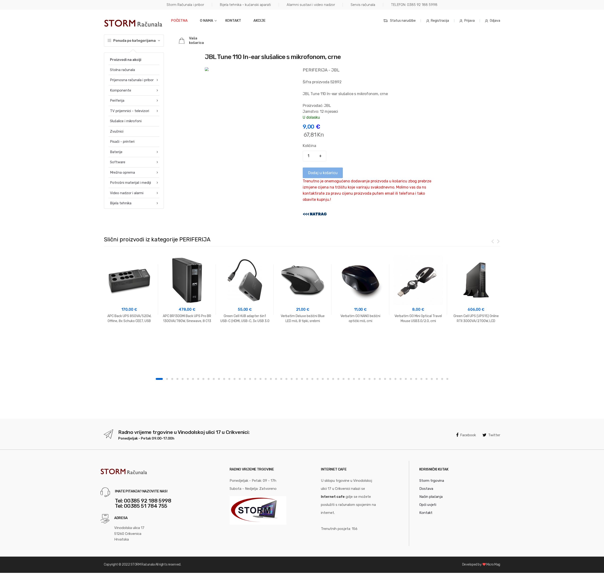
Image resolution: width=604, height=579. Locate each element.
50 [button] (416, 379)
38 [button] (354, 379)
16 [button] (240, 379)
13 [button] (224, 379)
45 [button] (390, 379)
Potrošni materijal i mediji (130, 182)
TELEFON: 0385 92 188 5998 (414, 5)
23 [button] (276, 379)
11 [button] (214, 379)
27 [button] (297, 379)
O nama (206, 20)
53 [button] (432, 379)
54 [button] (437, 379)
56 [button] (447, 379)
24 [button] (281, 379)
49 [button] (411, 379)
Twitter (494, 435)
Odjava (495, 21)
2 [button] (167, 379)
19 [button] (255, 379)
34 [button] (333, 379)
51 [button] (421, 379)
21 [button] (266, 379)
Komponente (120, 90)
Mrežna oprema (122, 172)
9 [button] (203, 379)
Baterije (116, 152)
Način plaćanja (431, 497)
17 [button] (245, 379)
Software (117, 162)
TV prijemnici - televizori (129, 111)
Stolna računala (122, 70)
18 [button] (250, 379)
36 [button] (343, 379)
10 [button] (209, 379)
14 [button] (229, 379)
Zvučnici (116, 131)
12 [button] (219, 379)
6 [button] (188, 379)
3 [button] (172, 379)
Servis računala (363, 5)
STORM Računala (142, 564)
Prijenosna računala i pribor (132, 80)
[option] (129, 289)
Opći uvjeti (427, 505)
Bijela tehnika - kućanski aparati (245, 5)
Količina (309, 145)
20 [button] (260, 379)
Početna (179, 20)
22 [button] (271, 379)
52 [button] (427, 379)
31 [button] (318, 379)
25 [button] (286, 379)
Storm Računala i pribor (185, 5)
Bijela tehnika (120, 203)
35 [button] (338, 379)
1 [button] (159, 379)
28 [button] (302, 379)
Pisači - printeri (122, 141)
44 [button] (385, 379)
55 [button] (442, 379)
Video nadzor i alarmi (126, 193)
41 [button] (369, 379)
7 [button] (193, 379)
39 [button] (359, 379)
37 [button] (349, 379)
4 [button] (177, 379)
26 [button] (292, 379)
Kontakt (233, 20)
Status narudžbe (403, 21)
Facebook (468, 435)
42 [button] (375, 379)
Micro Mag (493, 564)
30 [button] (312, 379)
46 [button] (395, 379)
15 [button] (234, 379)
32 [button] (323, 379)
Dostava (426, 489)
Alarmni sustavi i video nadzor (311, 5)
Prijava (469, 21)
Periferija (117, 100)
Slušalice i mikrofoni (126, 121)
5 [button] (183, 379)
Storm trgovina (431, 480)
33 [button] (328, 379)
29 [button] (307, 379)
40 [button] (364, 379)
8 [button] (198, 379)
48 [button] (406, 379)
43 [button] (380, 379)
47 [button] (401, 379)
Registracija (440, 21)
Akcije (259, 20)
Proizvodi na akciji (125, 60)
